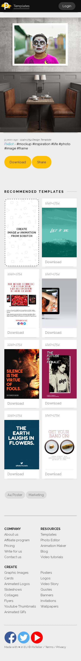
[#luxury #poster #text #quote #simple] (21, 374)
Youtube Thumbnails (20, 606)
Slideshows (13, 589)
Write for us (13, 551)
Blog (44, 551)
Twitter (24, 637)
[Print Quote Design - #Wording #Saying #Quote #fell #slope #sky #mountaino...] (59, 232)
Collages (11, 595)
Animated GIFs (15, 612)
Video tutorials (52, 557)
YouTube (37, 637)
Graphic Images (16, 573)
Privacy (61, 647)
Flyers (8, 601)
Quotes (46, 589)
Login (67, 6)
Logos (45, 578)
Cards (8, 578)
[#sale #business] (59, 444)
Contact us (12, 557)
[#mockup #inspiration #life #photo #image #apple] (59, 303)
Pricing (9, 546)
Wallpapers (49, 606)
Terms (49, 647)
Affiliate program (17, 540)
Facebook (10, 637)
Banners (47, 595)
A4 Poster (15, 495)
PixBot (9, 144)
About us (11, 534)
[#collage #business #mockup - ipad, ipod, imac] (21, 303)
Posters (46, 573)
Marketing (36, 495)
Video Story (50, 584)
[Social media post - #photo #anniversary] (59, 374)
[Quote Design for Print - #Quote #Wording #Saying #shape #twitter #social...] (21, 444)
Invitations (48, 601)
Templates (48, 534)
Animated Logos (17, 584)
